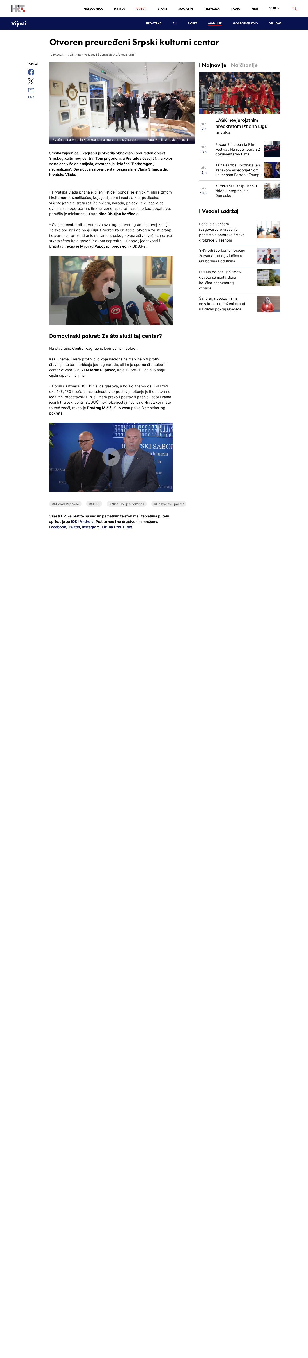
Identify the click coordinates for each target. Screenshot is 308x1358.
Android (87, 521)
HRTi (255, 9)
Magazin (185, 9)
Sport (162, 9)
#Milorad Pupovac (65, 504)
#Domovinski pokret (169, 504)
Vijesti (141, 9)
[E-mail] (36, 90)
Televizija (211, 9)
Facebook (57, 527)
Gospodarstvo (245, 23)
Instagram (90, 527)
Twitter (73, 527)
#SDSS (94, 504)
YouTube (123, 527)
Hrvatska (153, 23)
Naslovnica (93, 9)
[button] (111, 290)
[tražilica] (295, 8)
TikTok (107, 527)
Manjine (215, 23)
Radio (235, 9)
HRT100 (119, 9)
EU (175, 23)
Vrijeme (275, 23)
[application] (111, 290)
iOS (74, 521)
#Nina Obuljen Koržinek (127, 504)
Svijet (192, 23)
